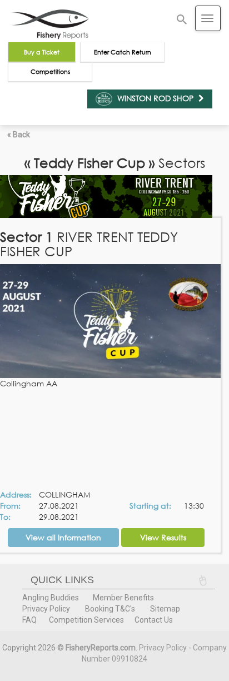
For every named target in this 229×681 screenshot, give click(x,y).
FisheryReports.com (101, 647)
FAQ (29, 619)
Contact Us (154, 619)
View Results (163, 537)
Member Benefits (123, 597)
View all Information (63, 537)
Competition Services (86, 619)
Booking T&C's (110, 608)
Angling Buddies (50, 597)
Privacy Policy (46, 608)
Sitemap (165, 608)
